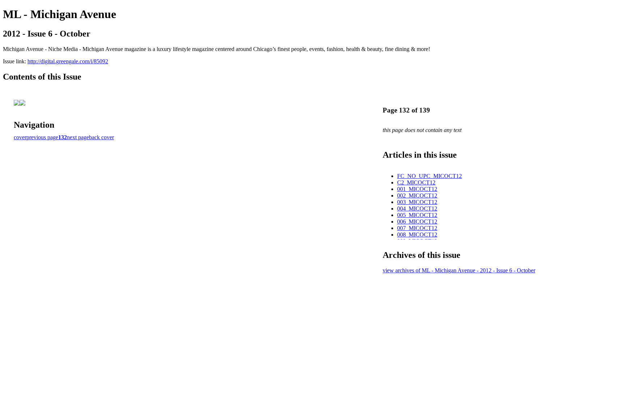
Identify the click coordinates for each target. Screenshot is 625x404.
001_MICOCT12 (417, 189)
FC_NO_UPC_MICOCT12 (429, 176)
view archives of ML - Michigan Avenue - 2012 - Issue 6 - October (459, 270)
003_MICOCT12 (417, 202)
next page (78, 137)
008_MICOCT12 (417, 234)
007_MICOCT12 (417, 228)
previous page (42, 137)
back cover (101, 137)
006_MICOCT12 (417, 221)
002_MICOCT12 (417, 195)
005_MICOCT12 (417, 215)
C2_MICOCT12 (416, 182)
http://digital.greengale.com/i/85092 (67, 61)
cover (20, 137)
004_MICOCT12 (417, 208)
